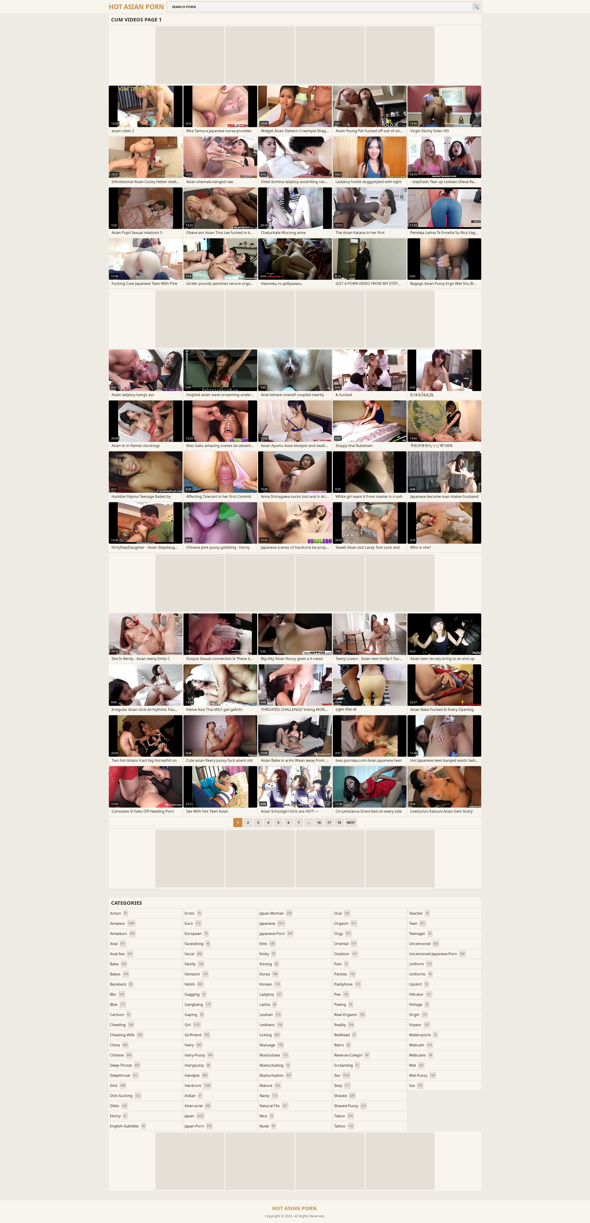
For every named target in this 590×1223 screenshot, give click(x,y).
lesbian (270, 1014)
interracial (197, 1105)
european (196, 933)
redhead (345, 1034)
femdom (196, 974)
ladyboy (271, 994)
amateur (122, 923)
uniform (420, 963)
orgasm (345, 923)
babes (119, 974)
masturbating (274, 1065)
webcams (420, 1055)
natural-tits (273, 1105)
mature (270, 1085)
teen (417, 923)
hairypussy (197, 1065)
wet (416, 1065)
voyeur (419, 1024)
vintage (418, 1004)
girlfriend (197, 1034)
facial (193, 953)
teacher (419, 913)
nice (266, 1115)
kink (267, 943)
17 (329, 822)
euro (193, 923)
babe (118, 963)
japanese (272, 923)
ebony (118, 1115)
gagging (195, 994)
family (194, 963)
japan (194, 1115)
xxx (415, 1085)
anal (117, 943)
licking (269, 1034)
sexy (342, 1085)
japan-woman (276, 913)
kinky (267, 953)
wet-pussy (422, 1075)
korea (268, 974)
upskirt (418, 984)
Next (351, 822)
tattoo (343, 1126)
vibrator (420, 994)
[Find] (476, 7)
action (118, 913)
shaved (344, 1095)
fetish (194, 984)
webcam (420, 1045)
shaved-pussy (350, 1105)
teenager (420, 933)
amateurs (122, 933)
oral (341, 913)
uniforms (420, 974)
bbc (117, 994)
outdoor (345, 953)
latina (268, 1004)
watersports (423, 1034)
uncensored (423, 943)
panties (344, 974)
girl (192, 1024)
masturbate (274, 1055)
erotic (193, 913)
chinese (120, 1055)
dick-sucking (125, 1095)
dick (117, 1085)
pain (341, 963)
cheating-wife (126, 1034)
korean (270, 984)
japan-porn (198, 1126)
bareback (121, 984)
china (118, 1045)
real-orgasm (349, 1014)
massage (271, 1045)
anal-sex (121, 953)
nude (267, 1126)
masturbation (275, 1075)
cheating (121, 1024)
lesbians (271, 1024)
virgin (418, 1014)
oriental (345, 943)
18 (339, 822)
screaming (346, 1065)
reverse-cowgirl (351, 1055)
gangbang (198, 1004)
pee (341, 994)
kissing (269, 963)
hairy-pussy (199, 1055)
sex (341, 1075)
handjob (196, 1075)
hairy (193, 1045)
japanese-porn (276, 933)
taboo (343, 1115)
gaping (194, 1014)
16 (319, 822)
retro (342, 1045)
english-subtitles (127, 1126)
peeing (343, 1004)
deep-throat (124, 1065)
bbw (117, 1004)
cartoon (120, 1014)
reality (343, 1024)
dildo (118, 1105)
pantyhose (347, 984)
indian (193, 1095)
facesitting (197, 943)
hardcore (197, 1085)
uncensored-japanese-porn (437, 953)
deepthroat (124, 1075)
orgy (342, 933)
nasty (268, 1095)
